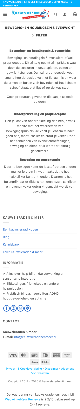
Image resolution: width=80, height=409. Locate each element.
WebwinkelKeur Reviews (22, 399)
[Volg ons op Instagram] (13, 308)
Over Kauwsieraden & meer (23, 252)
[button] (5, 14)
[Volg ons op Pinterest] (27, 308)
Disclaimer (51, 368)
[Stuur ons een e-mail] (20, 308)
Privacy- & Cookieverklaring (24, 368)
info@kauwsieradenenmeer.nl (34, 337)
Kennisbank (11, 244)
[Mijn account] (65, 14)
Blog (6, 237)
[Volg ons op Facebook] (6, 308)
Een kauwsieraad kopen (20, 229)
